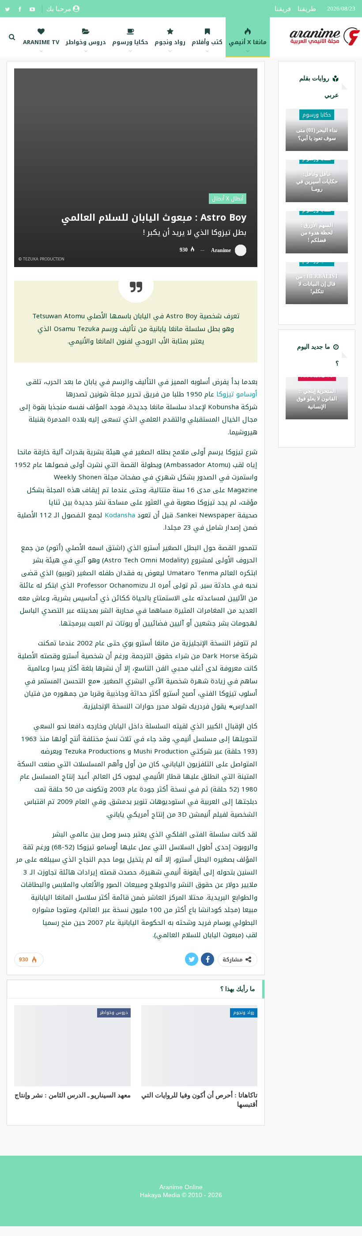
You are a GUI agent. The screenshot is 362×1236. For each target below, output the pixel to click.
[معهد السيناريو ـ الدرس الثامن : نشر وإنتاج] (72, 1045)
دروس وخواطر (85, 42)
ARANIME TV (41, 42)
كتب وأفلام (207, 42)
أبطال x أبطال (227, 198)
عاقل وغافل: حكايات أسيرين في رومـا (317, 181)
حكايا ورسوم (130, 42)
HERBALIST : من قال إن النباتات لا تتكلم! (317, 283)
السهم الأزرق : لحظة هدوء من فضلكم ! (317, 232)
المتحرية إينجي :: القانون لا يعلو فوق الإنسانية (317, 398)
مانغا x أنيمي (248, 42)
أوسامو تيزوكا (236, 394)
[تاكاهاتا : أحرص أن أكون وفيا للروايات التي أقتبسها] (199, 1045)
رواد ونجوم (170, 42)
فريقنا (283, 8)
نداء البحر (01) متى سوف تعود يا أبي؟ (316, 134)
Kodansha (120, 515)
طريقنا (307, 8)
